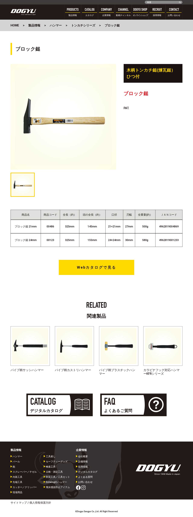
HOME (15, 25)
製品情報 (34, 25)
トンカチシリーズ (83, 25)
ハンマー (56, 25)
